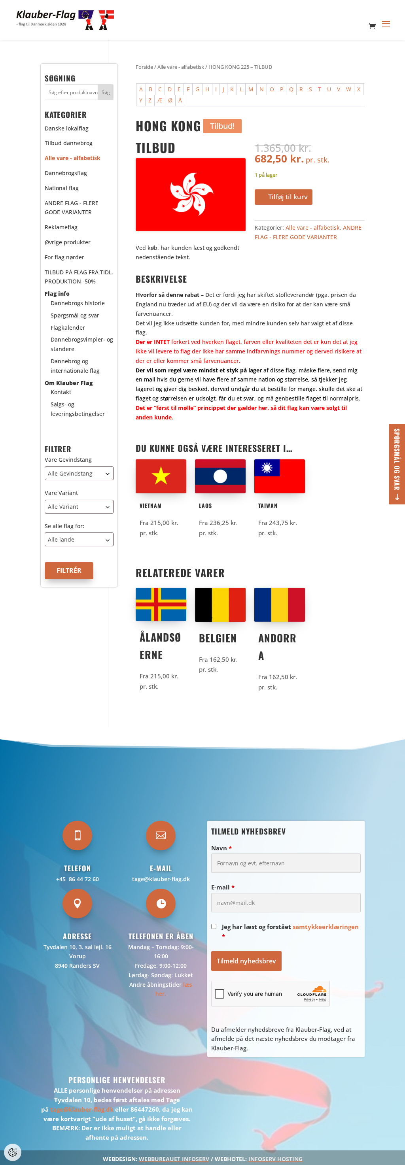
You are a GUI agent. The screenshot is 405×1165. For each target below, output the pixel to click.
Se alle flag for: (64, 526)
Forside (144, 66)
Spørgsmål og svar (397, 460)
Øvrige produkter (68, 242)
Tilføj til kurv (288, 196)
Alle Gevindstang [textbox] (70, 473)
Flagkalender (68, 327)
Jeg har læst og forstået (290, 931)
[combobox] (79, 473)
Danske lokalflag (67, 128)
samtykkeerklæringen (326, 927)
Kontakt (61, 392)
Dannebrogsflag (66, 173)
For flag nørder (64, 257)
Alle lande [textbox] (61, 539)
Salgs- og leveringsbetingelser (78, 408)
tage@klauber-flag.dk (161, 879)
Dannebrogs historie (78, 303)
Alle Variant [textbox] (63, 506)
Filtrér (69, 570)
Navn (221, 848)
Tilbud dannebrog (69, 143)
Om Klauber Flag (69, 383)
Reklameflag (61, 227)
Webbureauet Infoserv (174, 1159)
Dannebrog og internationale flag (75, 365)
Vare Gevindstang (68, 459)
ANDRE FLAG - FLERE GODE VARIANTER (71, 207)
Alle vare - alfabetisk (180, 66)
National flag (62, 188)
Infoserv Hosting (275, 1159)
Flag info (57, 293)
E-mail (223, 887)
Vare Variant (61, 493)
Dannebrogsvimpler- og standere (82, 344)
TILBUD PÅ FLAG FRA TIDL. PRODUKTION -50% (79, 276)
